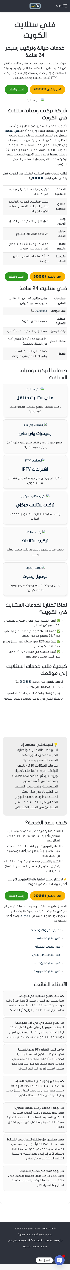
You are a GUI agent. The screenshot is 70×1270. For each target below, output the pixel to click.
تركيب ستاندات (35, 541)
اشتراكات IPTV (35, 469)
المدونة (25, 915)
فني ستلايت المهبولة (47, 971)
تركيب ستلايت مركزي (35, 505)
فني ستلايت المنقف (47, 938)
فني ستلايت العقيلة (47, 946)
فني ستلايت (12, 130)
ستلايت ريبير (47, 1228)
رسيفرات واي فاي (35, 433)
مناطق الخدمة (40, 1246)
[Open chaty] (60, 1260)
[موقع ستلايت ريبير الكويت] (35, 6)
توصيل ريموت (35, 576)
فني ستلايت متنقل (35, 398)
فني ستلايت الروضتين (47, 963)
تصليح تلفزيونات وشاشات (45, 930)
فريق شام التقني (28, 1234)
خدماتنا (48, 1240)
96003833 (38, 178)
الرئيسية (58, 1240)
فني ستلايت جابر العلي (46, 954)
